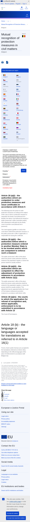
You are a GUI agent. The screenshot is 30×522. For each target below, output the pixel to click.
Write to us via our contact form (10, 455)
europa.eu (15, 441)
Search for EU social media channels (12, 466)
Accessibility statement (8, 421)
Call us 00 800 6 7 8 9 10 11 (9, 450)
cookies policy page (15, 501)
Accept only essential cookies (16, 518)
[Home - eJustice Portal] (10, 8)
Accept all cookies (12, 513)
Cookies (3, 482)
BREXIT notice (5, 424)
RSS (2, 3)
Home (3, 21)
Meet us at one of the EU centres (10, 457)
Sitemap (3, 426)
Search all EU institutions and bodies (12, 490)
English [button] (21, 9)
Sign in (24, 3)
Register (18, 3)
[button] (3, 392)
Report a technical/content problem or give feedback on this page (13, 384)
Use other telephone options (9, 452)
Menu (27, 16)
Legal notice (5, 416)
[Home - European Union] (6, 437)
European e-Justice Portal (12, 408)
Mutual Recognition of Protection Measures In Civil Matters (13, 24)
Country (5, 171)
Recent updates (9, 3)
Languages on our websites (9, 474)
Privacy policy (5, 419)
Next (23, 170)
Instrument (6, 177)
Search (26, 8)
